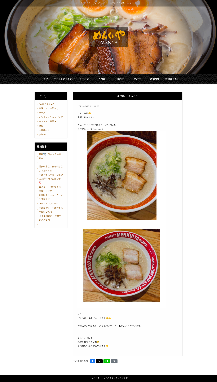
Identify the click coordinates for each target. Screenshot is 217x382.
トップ (44, 79)
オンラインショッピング (51, 117)
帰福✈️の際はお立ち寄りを (50, 156)
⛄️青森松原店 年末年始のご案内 (50, 218)
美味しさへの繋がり (48, 108)
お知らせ (43, 134)
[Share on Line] (106, 361)
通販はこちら (172, 79)
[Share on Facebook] (93, 361)
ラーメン (84, 79)
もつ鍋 (101, 79)
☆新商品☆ (44, 130)
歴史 (41, 125)
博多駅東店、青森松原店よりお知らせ (51, 168)
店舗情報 (155, 79)
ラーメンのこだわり (64, 79)
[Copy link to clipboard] (114, 361)
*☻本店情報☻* (46, 104)
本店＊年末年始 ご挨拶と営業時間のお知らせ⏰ (51, 179)
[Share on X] (99, 361)
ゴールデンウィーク (48, 203)
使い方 (137, 79)
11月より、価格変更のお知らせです (50, 189)
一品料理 (119, 79)
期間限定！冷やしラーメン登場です (51, 197)
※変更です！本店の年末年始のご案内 (51, 210)
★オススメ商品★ (47, 121)
